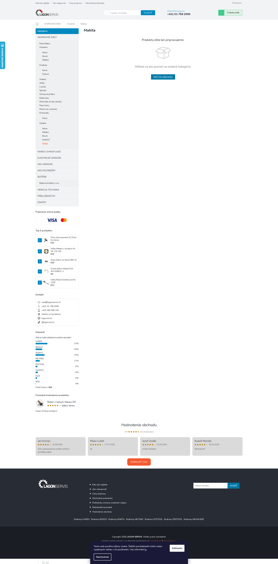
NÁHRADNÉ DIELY (47, 37)
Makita (45, 143)
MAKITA (39, 352)
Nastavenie (102, 557)
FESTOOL (40, 364)
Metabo (45, 60)
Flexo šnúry (44, 105)
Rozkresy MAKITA (116, 519)
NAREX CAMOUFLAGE (49, 151)
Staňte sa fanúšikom (51, 314)
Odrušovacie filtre (47, 94)
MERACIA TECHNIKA (48, 189)
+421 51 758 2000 (50, 306)
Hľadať (148, 12)
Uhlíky (42, 83)
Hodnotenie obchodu (139, 425)
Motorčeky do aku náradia (50, 101)
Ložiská (42, 87)
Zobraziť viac (139, 462)
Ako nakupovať (59, 3)
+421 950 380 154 (50, 310)
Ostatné (42, 123)
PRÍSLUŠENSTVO (46, 196)
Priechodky (44, 113)
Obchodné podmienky (95, 3)
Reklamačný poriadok (102, 507)
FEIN (38, 381)
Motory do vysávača (48, 109)
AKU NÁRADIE (45, 164)
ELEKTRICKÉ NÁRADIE (49, 157)
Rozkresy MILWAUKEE (194, 519)
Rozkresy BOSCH (99, 519)
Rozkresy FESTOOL (154, 519)
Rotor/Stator (44, 43)
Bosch (45, 56)
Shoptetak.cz (170, 541)
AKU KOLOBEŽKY (46, 170)
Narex (44, 52)
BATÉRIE (42, 176)
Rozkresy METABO (134, 519)
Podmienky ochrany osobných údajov (109, 502)
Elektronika (44, 98)
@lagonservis (48, 322)
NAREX (39, 341)
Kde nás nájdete (42, 3)
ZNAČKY (42, 202)
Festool (45, 74)
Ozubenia (43, 47)
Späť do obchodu (163, 76)
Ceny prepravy (75, 3)
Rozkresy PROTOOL (173, 519)
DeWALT (46, 140)
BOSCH (39, 347)
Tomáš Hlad (155, 541)
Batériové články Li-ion (49, 183)
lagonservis (47, 318)
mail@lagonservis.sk (51, 302)
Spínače (42, 90)
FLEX (38, 376)
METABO (40, 358)
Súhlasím (177, 548)
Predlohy (43, 65)
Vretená (42, 79)
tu (145, 549)
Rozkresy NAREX (82, 519)
